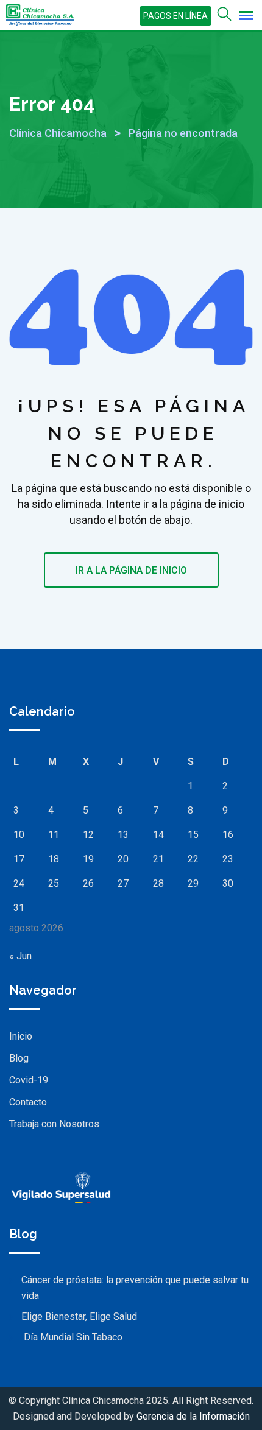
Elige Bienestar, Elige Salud (79, 1316)
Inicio (20, 1036)
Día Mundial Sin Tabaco (71, 1337)
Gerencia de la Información (193, 1416)
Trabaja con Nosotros (54, 1124)
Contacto (28, 1102)
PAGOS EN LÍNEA (175, 16)
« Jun (20, 956)
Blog (19, 1058)
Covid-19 (28, 1080)
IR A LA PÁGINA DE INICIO (131, 570)
